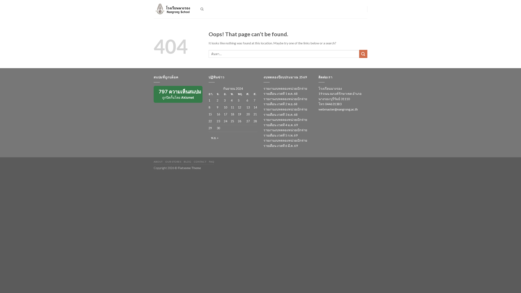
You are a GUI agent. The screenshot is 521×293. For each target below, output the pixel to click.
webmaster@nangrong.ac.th (338, 109)
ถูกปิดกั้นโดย (180, 96)
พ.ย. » (215, 138)
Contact (200, 161)
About (158, 161)
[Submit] (363, 54)
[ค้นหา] (202, 9)
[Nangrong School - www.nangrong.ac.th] (174, 9)
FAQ (211, 161)
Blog (187, 161)
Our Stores (173, 161)
